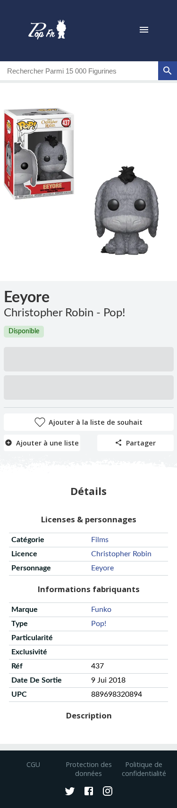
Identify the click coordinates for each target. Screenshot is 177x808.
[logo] (47, 30)
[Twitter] (70, 792)
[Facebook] (88, 792)
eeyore (102, 568)
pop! (98, 623)
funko (101, 609)
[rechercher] (167, 70)
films (100, 540)
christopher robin (121, 554)
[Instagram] (107, 792)
